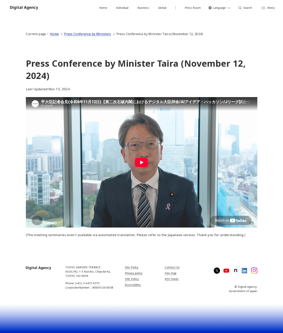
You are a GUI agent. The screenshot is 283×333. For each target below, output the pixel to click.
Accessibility (133, 285)
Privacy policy (134, 273)
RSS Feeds (172, 279)
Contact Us (172, 267)
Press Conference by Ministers (87, 34)
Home (54, 34)
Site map (170, 273)
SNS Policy (132, 279)
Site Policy (131, 267)
